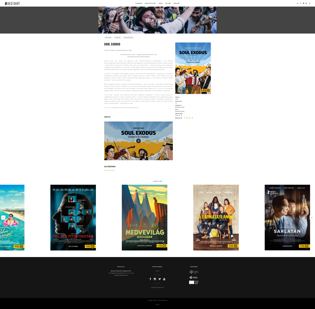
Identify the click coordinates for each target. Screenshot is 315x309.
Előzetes (117, 37)
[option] (86, 217)
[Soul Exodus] (193, 68)
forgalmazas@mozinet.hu (121, 275)
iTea (158, 304)
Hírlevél (157, 271)
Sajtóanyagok (128, 37)
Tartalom (108, 37)
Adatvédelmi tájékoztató (157, 287)
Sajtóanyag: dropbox (109, 170)
